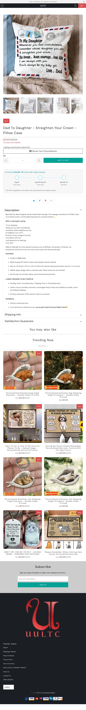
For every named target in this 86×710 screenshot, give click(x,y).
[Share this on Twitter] (33, 200)
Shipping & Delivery (9, 652)
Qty (4, 156)
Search (5, 648)
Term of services (8, 664)
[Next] (81, 54)
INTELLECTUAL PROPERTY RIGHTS (14, 668)
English (7, 687)
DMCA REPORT (8, 680)
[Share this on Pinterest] (45, 200)
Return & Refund (8, 656)
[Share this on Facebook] (39, 200)
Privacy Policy (8, 660)
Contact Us (7, 676)
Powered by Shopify (48, 693)
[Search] (75, 5)
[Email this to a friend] (51, 200)
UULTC (43, 5)
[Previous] (5, 54)
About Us (6, 672)
